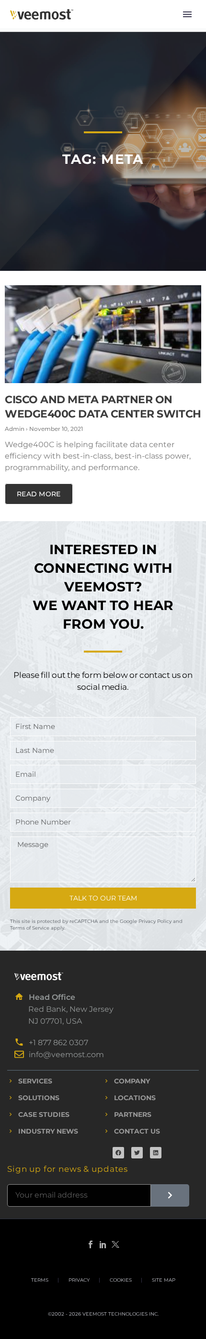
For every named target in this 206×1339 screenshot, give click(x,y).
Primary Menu (187, 14)
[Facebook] (118, 1152)
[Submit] (170, 1195)
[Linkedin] (155, 1152)
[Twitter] (137, 1152)
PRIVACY (79, 1280)
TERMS (39, 1280)
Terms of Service (29, 928)
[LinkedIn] (103, 1244)
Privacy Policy (155, 921)
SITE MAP (163, 1280)
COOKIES (121, 1280)
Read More (39, 494)
